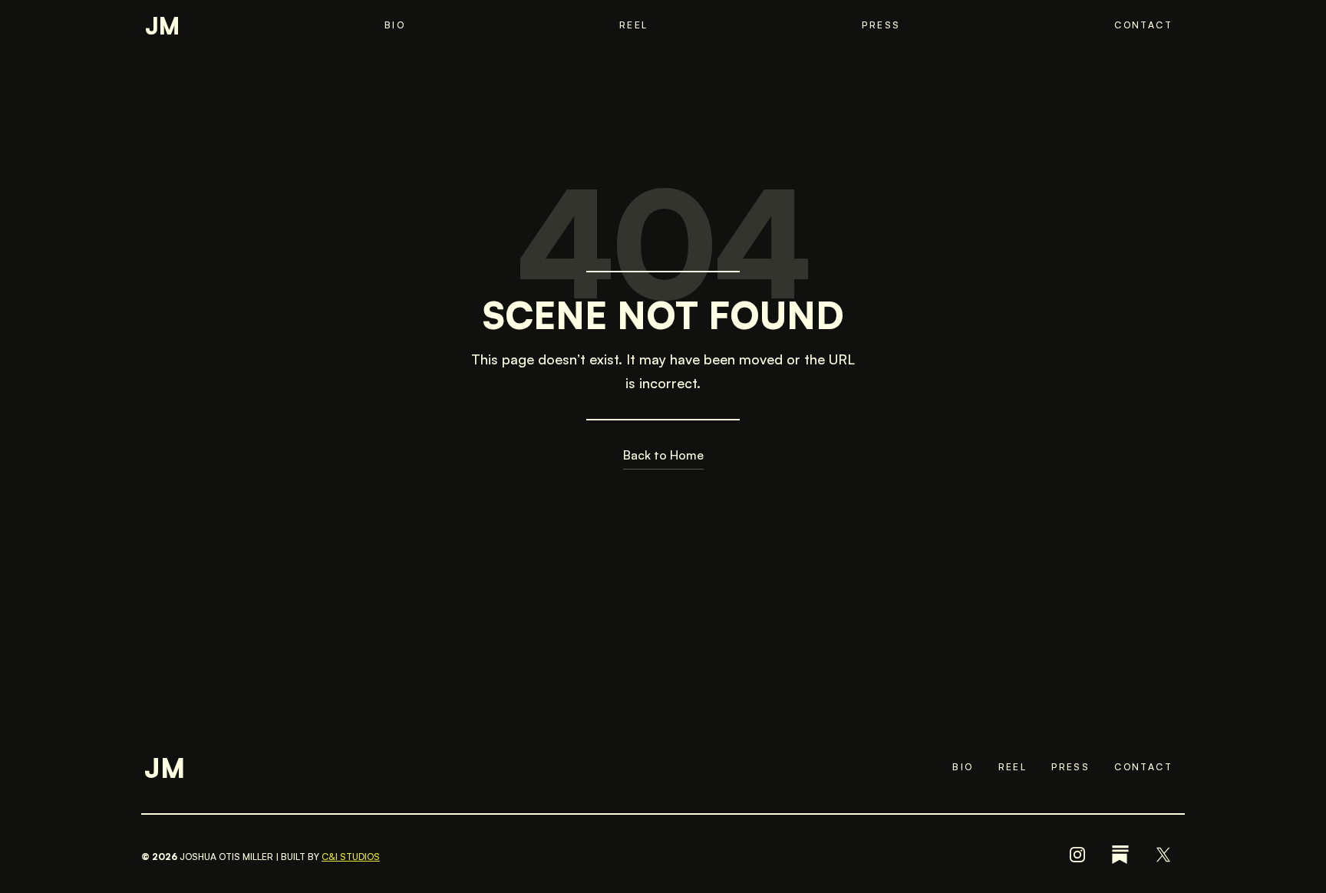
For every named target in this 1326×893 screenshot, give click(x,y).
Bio (394, 25)
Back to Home (663, 455)
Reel (633, 25)
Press (881, 25)
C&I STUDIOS (351, 856)
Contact (1143, 25)
